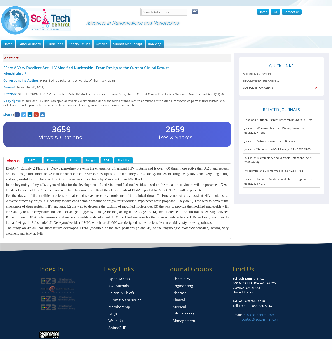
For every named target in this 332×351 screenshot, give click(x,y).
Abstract (13, 161)
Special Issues (79, 44)
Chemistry (181, 278)
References (54, 160)
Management (184, 320)
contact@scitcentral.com (260, 319)
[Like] (42, 114)
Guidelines (55, 44)
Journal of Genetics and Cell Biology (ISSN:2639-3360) (277, 149)
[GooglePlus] (36, 114)
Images (91, 160)
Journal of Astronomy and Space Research (270, 141)
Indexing (154, 44)
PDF (106, 160)
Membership (119, 306)
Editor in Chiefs (121, 292)
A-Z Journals (118, 285)
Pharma (179, 292)
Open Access (119, 278)
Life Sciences (183, 313)
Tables (74, 160)
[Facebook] (17, 114)
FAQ (275, 12)
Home (263, 12)
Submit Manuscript (127, 44)
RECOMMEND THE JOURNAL (261, 80)
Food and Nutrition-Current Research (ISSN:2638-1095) (278, 120)
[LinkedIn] (30, 114)
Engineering (183, 285)
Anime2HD (117, 327)
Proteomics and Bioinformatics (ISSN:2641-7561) (275, 171)
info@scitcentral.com (258, 315)
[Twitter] (23, 114)
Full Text (33, 160)
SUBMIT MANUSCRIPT (257, 74)
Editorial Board (29, 44)
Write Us (115, 320)
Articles (101, 44)
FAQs (112, 313)
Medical (179, 306)
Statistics (123, 160)
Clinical (179, 299)
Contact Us (291, 12)
